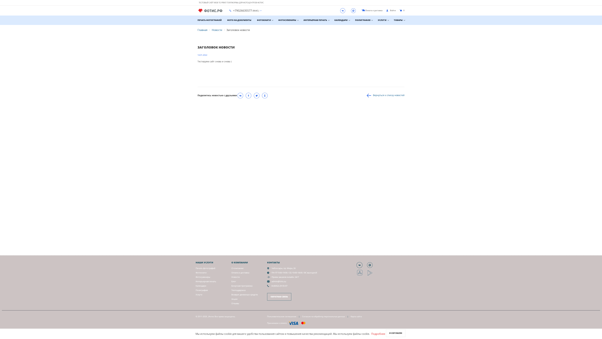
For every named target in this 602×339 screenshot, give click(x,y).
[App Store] (361, 275)
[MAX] (354, 10)
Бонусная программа (241, 285)
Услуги (382, 20)
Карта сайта (356, 316)
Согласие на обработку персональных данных (323, 316)
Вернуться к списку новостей (388, 95)
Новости (235, 277)
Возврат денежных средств (244, 294)
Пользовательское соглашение (281, 316)
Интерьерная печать (315, 20)
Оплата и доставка (240, 272)
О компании (237, 268)
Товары (398, 20)
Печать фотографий (210, 20)
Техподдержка (238, 290)
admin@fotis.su (279, 281)
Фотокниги (264, 20)
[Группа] (343, 10)
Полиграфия (362, 20)
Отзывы (235, 303)
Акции (234, 299)
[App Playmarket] (371, 275)
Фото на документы (239, 20)
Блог (233, 281)
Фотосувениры (287, 20)
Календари (341, 20)
